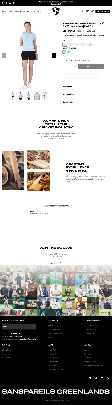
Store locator (88, 354)
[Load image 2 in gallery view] (21, 96)
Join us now (54, 263)
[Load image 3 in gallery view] (29, 96)
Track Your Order (90, 362)
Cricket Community (54, 329)
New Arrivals (6, 358)
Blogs (50, 337)
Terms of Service (53, 362)
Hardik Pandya (91, 329)
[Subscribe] (33, 326)
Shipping (84, 35)
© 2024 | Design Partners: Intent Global (56, 400)
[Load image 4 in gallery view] (37, 96)
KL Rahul (90, 326)
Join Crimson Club (103, 11)
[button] (13, 11)
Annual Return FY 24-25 (56, 369)
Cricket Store (6, 350)
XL (84, 45)
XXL (91, 45)
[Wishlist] (99, 23)
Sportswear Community (56, 333)
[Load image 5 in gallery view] (45, 96)
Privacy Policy (52, 350)
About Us (51, 326)
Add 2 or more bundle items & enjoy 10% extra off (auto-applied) (56, 3)
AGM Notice (52, 365)
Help (85, 350)
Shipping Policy (53, 358)
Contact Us (87, 358)
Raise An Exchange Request (93, 365)
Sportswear (6, 354)
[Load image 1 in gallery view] (13, 96)
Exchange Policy (53, 354)
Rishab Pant (91, 333)
